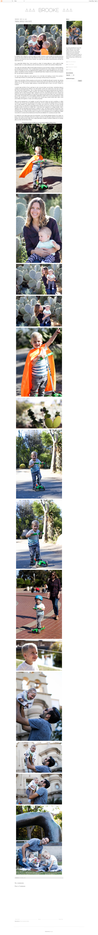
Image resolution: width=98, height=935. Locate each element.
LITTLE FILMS (71, 64)
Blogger (51, 931)
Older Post (61, 919)
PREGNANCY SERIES (72, 67)
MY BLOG (72, 61)
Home (39, 919)
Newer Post (17, 919)
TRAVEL (69, 69)
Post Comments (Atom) (24, 921)
